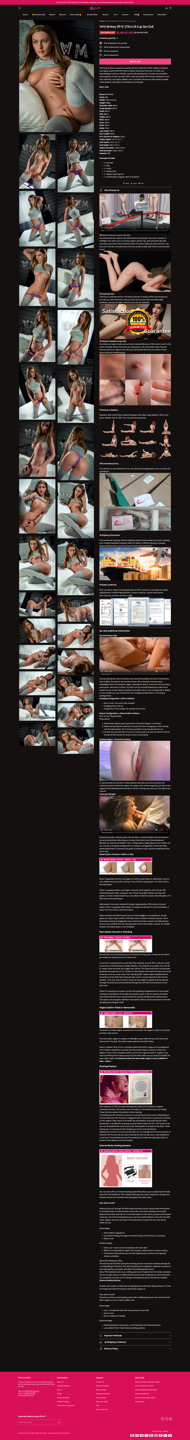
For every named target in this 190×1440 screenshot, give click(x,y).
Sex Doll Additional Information (146, 1390)
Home (101, 21)
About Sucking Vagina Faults (145, 1398)
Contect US (100, 1382)
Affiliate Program (63, 1401)
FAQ (97, 1405)
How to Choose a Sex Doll (144, 1386)
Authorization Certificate (65, 1405)
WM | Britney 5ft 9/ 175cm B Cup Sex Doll (121, 21)
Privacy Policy (101, 1398)
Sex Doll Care (139, 1401)
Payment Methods (102, 1386)
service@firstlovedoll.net (30, 1391)
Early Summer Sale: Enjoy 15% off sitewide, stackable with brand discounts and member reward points (95, 2)
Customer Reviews (63, 1386)
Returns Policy (101, 1390)
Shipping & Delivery (103, 1394)
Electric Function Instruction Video (147, 1382)
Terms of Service (102, 1409)
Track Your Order (102, 1401)
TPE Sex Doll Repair (142, 1394)
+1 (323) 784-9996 (29, 1393)
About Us (60, 1382)
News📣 (60, 1390)
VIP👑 (59, 1394)
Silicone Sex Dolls (63, 1398)
